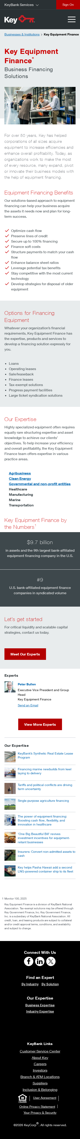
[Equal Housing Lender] (22, 1098)
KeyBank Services (19, 4)
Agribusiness (20, 473)
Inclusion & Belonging (40, 1089)
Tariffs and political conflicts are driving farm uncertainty (45, 787)
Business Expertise (40, 1005)
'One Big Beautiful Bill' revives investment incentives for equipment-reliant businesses (44, 838)
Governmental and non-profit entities (40, 484)
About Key (40, 1057)
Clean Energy (20, 478)
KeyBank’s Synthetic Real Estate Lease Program (45, 755)
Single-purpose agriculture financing (43, 800)
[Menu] (72, 19)
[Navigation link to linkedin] (39, 961)
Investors (40, 1070)
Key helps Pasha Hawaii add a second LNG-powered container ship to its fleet (45, 869)
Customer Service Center (40, 1051)
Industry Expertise (40, 1011)
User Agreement (44, 1098)
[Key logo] (19, 19)
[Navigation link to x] (50, 961)
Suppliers (40, 1083)
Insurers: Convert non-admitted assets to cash (46, 853)
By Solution (50, 984)
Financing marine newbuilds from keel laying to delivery (44, 771)
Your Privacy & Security (40, 1112)
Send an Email (28, 705)
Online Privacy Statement (37, 1106)
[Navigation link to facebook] (28, 961)
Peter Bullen (27, 684)
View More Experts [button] (40, 724)
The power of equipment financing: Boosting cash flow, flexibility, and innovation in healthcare (42, 820)
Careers (40, 1064)
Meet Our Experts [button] (25, 654)
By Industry (30, 984)
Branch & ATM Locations (40, 1076)
